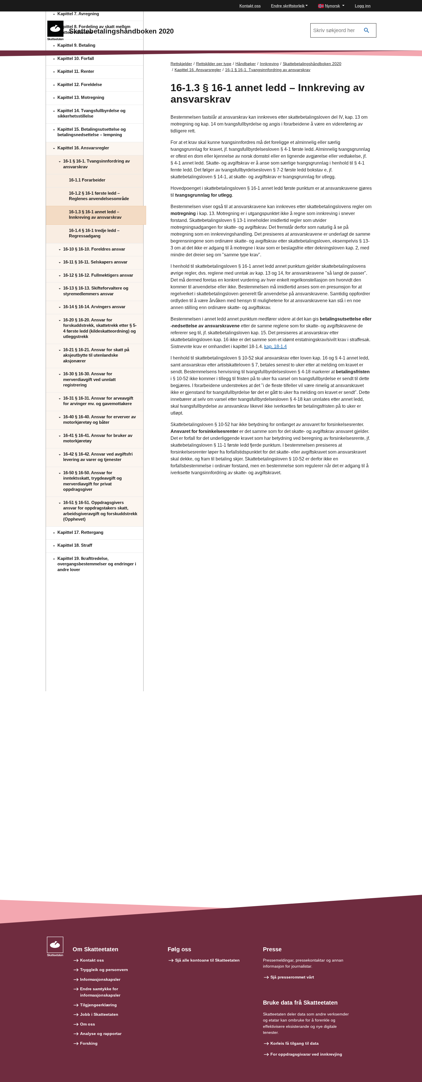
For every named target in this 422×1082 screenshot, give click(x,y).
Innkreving (269, 63)
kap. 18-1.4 (275, 346)
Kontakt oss (250, 5)
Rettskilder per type (213, 63)
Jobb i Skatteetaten (99, 1014)
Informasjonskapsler (100, 979)
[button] (331, 6)
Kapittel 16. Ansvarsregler (198, 69)
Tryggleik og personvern (104, 969)
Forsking (89, 1043)
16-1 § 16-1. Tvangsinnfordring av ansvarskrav (267, 69)
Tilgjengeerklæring (98, 1005)
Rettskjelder (181, 63)
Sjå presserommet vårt (292, 977)
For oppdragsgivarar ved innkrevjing (306, 1054)
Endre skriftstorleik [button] (288, 5)
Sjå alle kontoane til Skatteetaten (207, 960)
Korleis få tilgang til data (294, 1043)
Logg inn (363, 5)
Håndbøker (245, 63)
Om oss (87, 1024)
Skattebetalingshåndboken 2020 (312, 63)
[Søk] (366, 30)
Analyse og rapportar (100, 1033)
